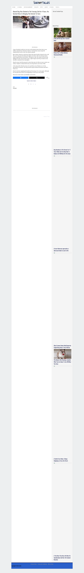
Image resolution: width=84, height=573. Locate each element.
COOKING (19, 7)
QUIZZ (46, 7)
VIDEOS (57, 7)
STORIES (52, 7)
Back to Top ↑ (47, 116)
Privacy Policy (34, 564)
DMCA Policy (50, 564)
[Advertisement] (31, 37)
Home (13, 7)
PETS (41, 7)
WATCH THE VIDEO (31, 81)
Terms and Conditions (42, 564)
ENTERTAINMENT (28, 7)
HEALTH (36, 7)
